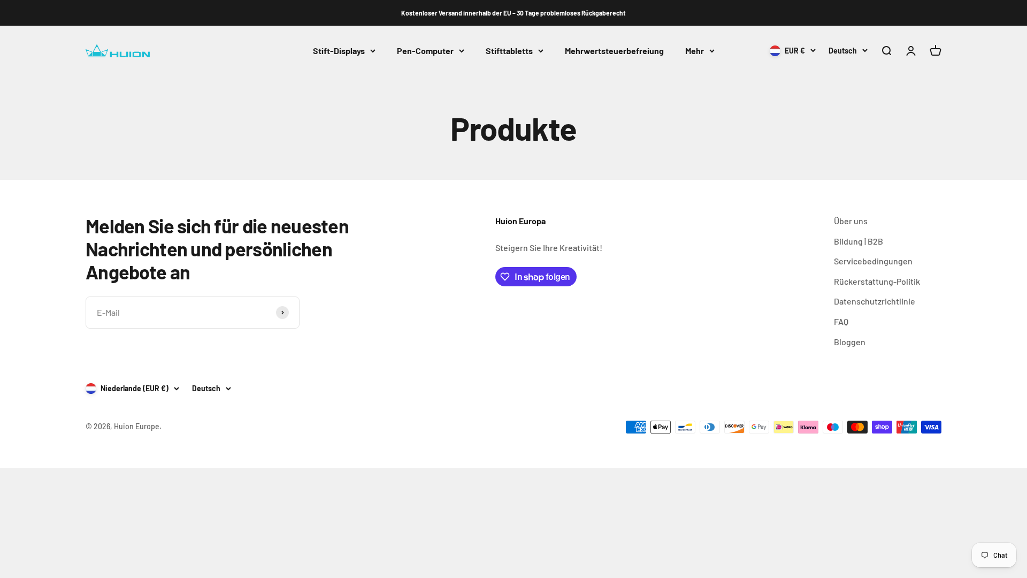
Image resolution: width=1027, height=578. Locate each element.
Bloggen (849, 342)
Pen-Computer (425, 50)
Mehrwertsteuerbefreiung (614, 50)
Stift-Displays (339, 50)
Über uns (851, 221)
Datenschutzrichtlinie (874, 301)
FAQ (841, 321)
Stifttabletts (509, 50)
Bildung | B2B (858, 241)
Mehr (694, 50)
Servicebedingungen (873, 261)
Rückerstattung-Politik (877, 281)
